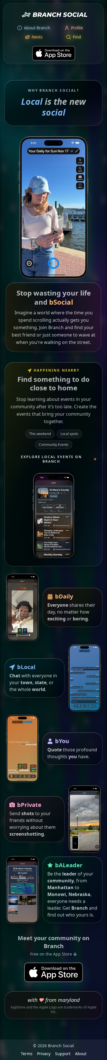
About (80, 1053)
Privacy (44, 1053)
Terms (27, 1053)
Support (62, 1053)
